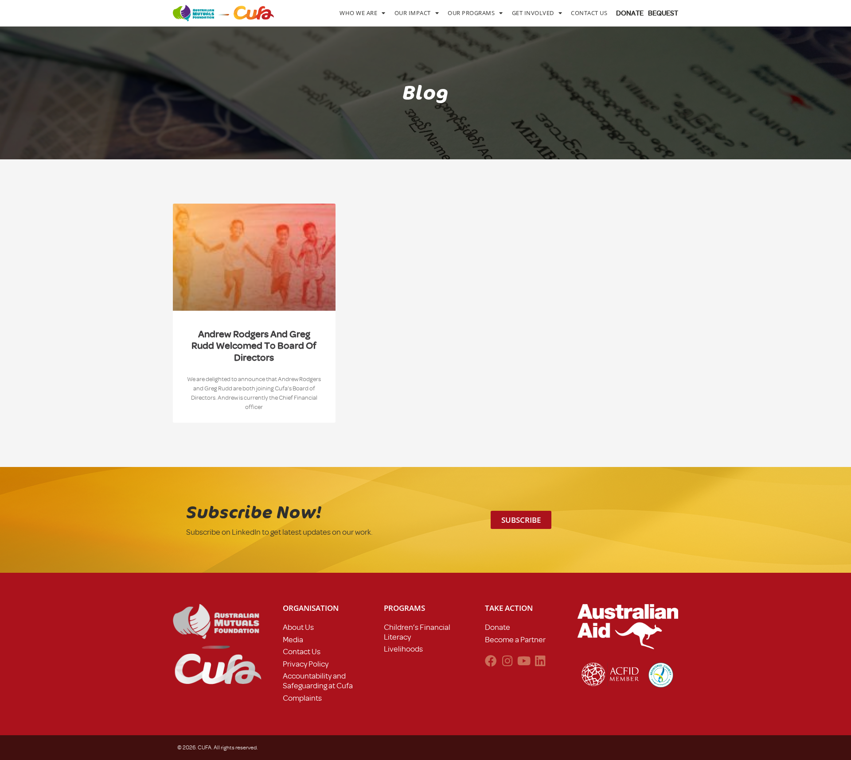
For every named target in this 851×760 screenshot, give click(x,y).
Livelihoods (403, 648)
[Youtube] (524, 661)
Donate (497, 627)
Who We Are (358, 13)
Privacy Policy (305, 664)
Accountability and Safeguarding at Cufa (318, 680)
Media (293, 639)
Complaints (302, 698)
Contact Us (589, 13)
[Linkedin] (540, 661)
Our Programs (471, 13)
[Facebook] (491, 661)
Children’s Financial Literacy (417, 632)
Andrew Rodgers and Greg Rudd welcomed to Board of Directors (253, 345)
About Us (298, 627)
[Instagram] (507, 661)
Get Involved (533, 13)
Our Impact (412, 13)
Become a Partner (515, 639)
